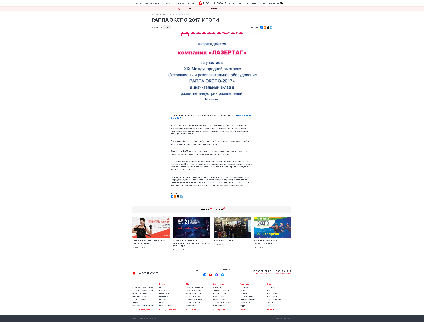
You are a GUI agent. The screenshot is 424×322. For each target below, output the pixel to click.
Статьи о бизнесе (139, 300)
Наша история (272, 291)
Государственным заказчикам (144, 306)
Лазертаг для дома (194, 300)
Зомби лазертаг (219, 297)
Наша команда (272, 294)
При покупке (183, 9)
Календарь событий (167, 310)
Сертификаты (245, 294)
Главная (155, 14)
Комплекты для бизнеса (142, 297)
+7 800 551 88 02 (262, 271)
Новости (168, 3)
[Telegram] (271, 27)
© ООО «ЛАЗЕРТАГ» (148, 319)
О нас (263, 3)
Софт (242, 310)
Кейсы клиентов (165, 306)
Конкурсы (163, 300)
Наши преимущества (140, 294)
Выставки (167, 27)
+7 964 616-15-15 (283, 271)
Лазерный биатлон (193, 297)
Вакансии (270, 303)
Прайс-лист (191, 310)
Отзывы (270, 306)
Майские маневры (220, 306)
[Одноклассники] (265, 27)
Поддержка (250, 3)
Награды (162, 291)
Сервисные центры (247, 297)
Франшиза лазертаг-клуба (143, 288)
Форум (242, 306)
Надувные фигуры (193, 303)
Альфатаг (217, 288)
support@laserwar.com (283, 274)
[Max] (216, 274)
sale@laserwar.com (263, 274)
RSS (272, 319)
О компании (271, 288)
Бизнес (138, 3)
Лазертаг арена (219, 294)
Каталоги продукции (141, 310)
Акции (191, 3)
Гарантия (243, 291)
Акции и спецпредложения (143, 291)
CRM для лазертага (221, 291)
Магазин (180, 3)
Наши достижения (274, 300)
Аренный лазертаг (193, 294)
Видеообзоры (164, 297)
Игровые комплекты (194, 288)
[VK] (205, 274)
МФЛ (161, 303)
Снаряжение (191, 306)
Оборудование (152, 3)
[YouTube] (210, 274)
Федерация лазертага (222, 303)
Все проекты (235, 3)
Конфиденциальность (283, 319)
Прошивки (244, 288)
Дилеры (135, 303)
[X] (268, 27)
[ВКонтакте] (261, 27)
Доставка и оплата (247, 300)
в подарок (241, 9)
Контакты (274, 3)
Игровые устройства (194, 291)
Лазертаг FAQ (245, 303)
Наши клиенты (272, 297)
